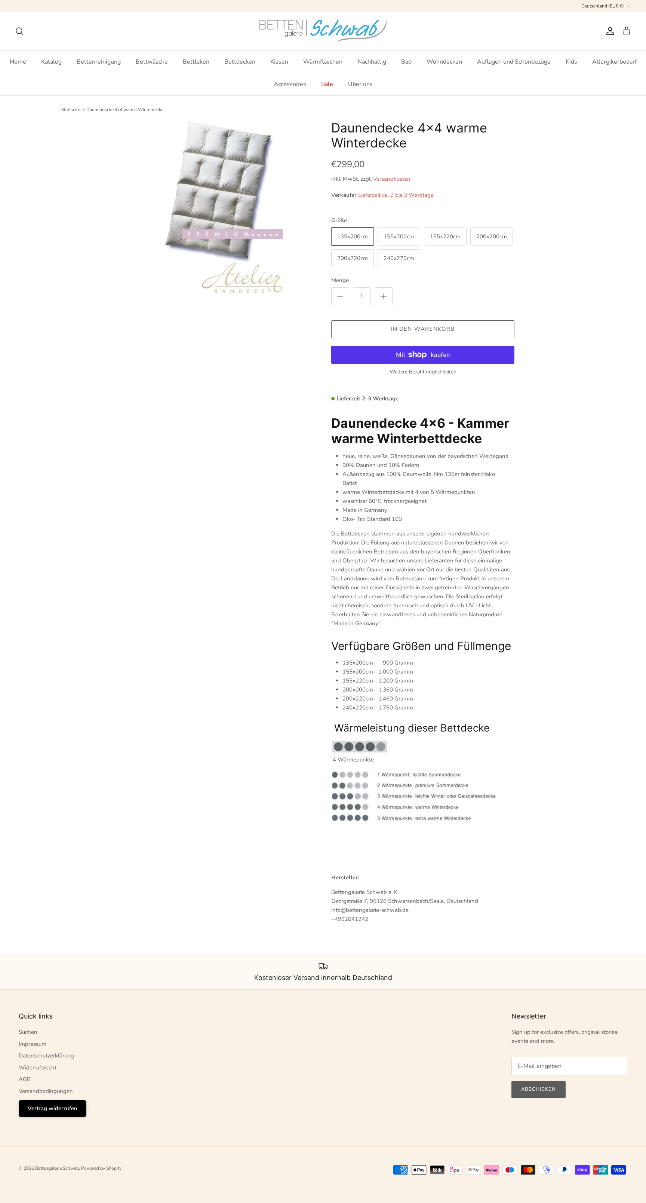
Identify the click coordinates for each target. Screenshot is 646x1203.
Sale (327, 84)
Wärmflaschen (322, 62)
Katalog (51, 62)
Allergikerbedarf (614, 62)
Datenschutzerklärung (46, 1055)
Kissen (279, 62)
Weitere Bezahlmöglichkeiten (423, 372)
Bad (406, 62)
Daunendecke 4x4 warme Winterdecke (124, 110)
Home (18, 62)
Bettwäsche (152, 62)
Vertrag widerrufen (52, 1108)
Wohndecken (444, 62)
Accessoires (290, 84)
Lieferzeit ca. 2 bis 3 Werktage (396, 195)
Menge (340, 280)
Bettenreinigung (99, 62)
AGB (25, 1079)
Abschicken (538, 1089)
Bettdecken (239, 62)
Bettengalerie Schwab (57, 1168)
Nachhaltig (371, 62)
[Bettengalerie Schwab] (323, 31)
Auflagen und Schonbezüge (514, 62)
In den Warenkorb (423, 329)
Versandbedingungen (46, 1091)
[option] (223, 206)
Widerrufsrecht (37, 1067)
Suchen (28, 1032)
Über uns (360, 84)
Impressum (32, 1044)
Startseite (70, 110)
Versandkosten (391, 179)
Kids (571, 62)
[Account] (609, 31)
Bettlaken (196, 62)
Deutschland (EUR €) (602, 6)
